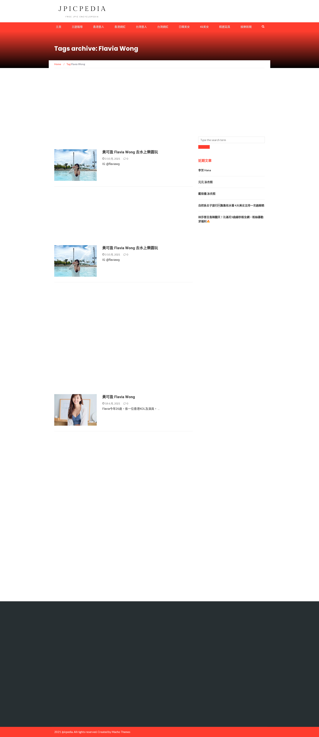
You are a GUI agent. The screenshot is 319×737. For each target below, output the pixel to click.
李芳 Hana (204, 170)
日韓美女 (184, 27)
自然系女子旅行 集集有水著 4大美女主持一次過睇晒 (231, 205)
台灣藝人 (141, 27)
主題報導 (77, 27)
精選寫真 (224, 27)
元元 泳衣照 (205, 182)
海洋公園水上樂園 (68, 178)
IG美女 (204, 27)
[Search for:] (231, 140)
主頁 (58, 27)
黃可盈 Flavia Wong (118, 397)
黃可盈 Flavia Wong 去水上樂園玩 (130, 152)
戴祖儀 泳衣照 (206, 193)
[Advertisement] (121, 85)
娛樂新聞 (246, 27)
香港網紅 (120, 27)
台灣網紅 (162, 27)
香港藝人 (98, 27)
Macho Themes (121, 731)
